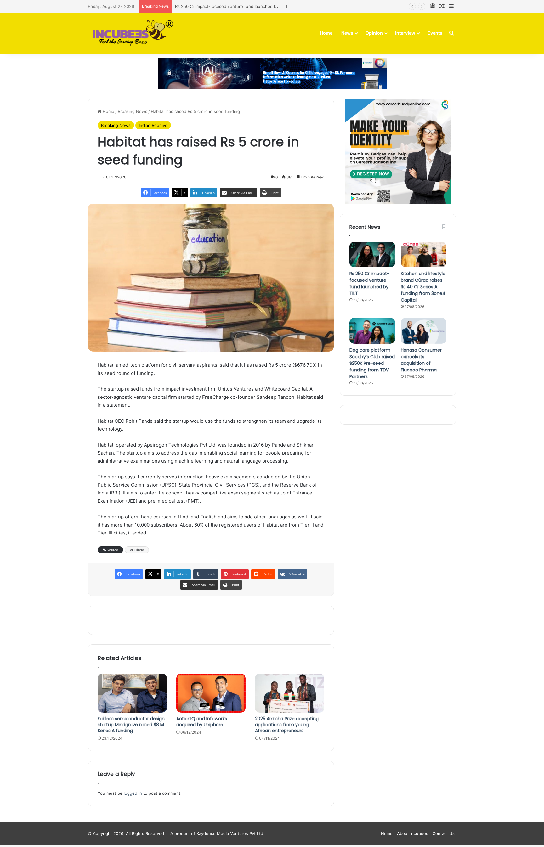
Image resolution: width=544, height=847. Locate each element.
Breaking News (132, 111)
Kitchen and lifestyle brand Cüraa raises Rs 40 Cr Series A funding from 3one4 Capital (423, 286)
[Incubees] (131, 33)
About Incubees (412, 833)
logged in (133, 793)
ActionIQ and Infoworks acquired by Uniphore (201, 721)
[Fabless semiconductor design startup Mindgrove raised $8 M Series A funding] (132, 693)
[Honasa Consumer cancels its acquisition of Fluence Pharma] (423, 331)
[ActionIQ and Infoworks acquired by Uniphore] (211, 693)
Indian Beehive (153, 125)
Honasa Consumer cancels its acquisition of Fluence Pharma (421, 360)
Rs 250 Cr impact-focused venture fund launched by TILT (369, 283)
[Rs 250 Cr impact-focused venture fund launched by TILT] (372, 255)
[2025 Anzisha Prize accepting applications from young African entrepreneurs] (289, 693)
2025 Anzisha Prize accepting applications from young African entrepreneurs (287, 724)
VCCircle (137, 550)
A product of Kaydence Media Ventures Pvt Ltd (216, 833)
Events (435, 33)
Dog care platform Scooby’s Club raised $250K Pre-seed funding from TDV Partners (372, 363)
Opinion (374, 33)
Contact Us (444, 833)
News (347, 33)
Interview (405, 33)
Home (326, 33)
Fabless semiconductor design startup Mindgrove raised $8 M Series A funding (131, 724)
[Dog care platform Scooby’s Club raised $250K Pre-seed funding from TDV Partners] (372, 331)
